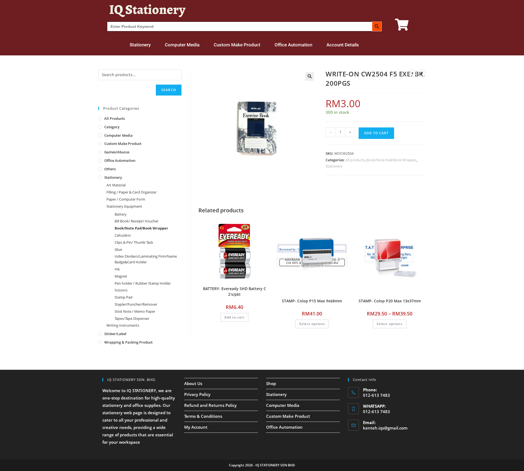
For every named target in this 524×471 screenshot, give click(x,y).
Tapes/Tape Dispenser (132, 318)
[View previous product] (412, 73)
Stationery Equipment (124, 206)
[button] (309, 76)
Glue (118, 249)
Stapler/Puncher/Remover (136, 304)
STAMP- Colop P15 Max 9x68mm (312, 300)
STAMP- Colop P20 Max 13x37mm (390, 300)
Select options (312, 323)
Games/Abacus (116, 152)
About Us (193, 383)
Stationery (140, 44)
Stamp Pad (123, 297)
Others (110, 168)
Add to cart (376, 133)
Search (168, 90)
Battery (121, 214)
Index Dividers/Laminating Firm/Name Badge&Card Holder (146, 259)
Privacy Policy (197, 394)
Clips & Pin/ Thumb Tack (134, 242)
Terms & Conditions (203, 416)
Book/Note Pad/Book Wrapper (391, 159)
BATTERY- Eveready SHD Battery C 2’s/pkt (234, 291)
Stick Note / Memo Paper (135, 311)
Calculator (123, 235)
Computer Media (182, 44)
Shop (271, 383)
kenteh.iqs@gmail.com (385, 428)
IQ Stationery (147, 9)
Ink (117, 269)
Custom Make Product (237, 44)
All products (355, 159)
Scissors (121, 290)
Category (112, 126)
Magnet (121, 276)
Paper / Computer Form (125, 199)
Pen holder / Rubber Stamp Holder (143, 283)
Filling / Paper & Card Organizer (131, 192)
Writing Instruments (122, 325)
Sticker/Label (115, 333)
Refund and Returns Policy (210, 405)
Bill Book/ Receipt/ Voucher (137, 221)
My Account (195, 427)
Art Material (116, 185)
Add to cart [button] (234, 317)
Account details (342, 44)
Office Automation (293, 44)
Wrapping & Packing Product (128, 342)
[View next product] (422, 73)
